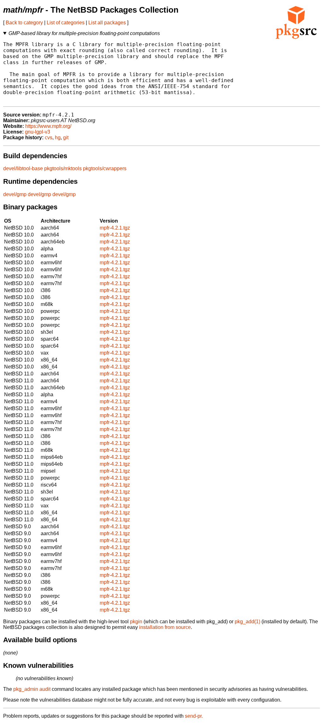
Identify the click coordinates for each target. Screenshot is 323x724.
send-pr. (194, 716)
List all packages (107, 22)
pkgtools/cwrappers (104, 168)
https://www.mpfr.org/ (48, 126)
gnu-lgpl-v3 (37, 132)
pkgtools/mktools (63, 168)
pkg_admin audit (31, 689)
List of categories (66, 22)
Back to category (24, 22)
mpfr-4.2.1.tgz (115, 227)
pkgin (136, 621)
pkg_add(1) (247, 621)
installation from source (165, 627)
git (65, 137)
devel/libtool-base (23, 168)
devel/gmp (14, 194)
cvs (48, 137)
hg (58, 137)
